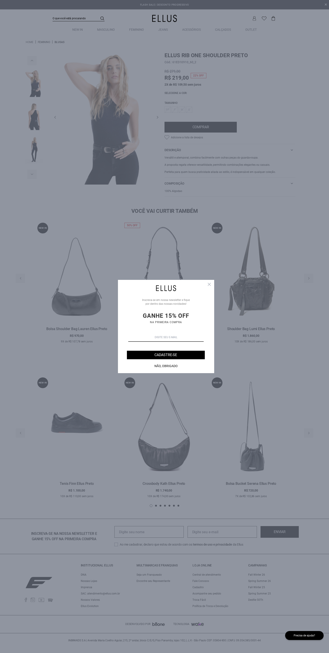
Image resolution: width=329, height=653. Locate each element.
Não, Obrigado (166, 366)
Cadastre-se (165, 355)
